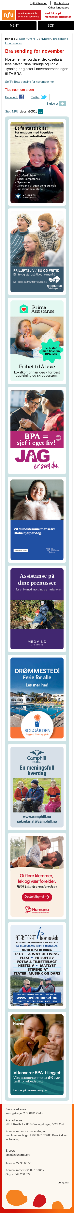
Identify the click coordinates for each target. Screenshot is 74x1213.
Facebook (11, 98)
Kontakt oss (61, 3)
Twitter (35, 98)
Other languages (58, 7)
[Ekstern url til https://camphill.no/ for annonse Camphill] (37, 787)
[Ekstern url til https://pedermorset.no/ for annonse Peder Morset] (37, 965)
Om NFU (32, 38)
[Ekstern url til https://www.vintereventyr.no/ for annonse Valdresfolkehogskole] (37, 162)
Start (22, 38)
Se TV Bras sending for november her (29, 81)
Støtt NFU (11, 111)
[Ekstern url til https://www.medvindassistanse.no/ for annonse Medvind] (37, 608)
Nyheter (46, 38)
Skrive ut (52, 103)
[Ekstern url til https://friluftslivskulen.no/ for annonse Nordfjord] (37, 251)
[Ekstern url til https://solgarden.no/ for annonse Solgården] (37, 697)
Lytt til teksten (38, 3)
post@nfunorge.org (18, 1154)
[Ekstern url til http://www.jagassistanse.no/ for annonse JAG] (37, 430)
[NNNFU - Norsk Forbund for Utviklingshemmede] (37, 14)
